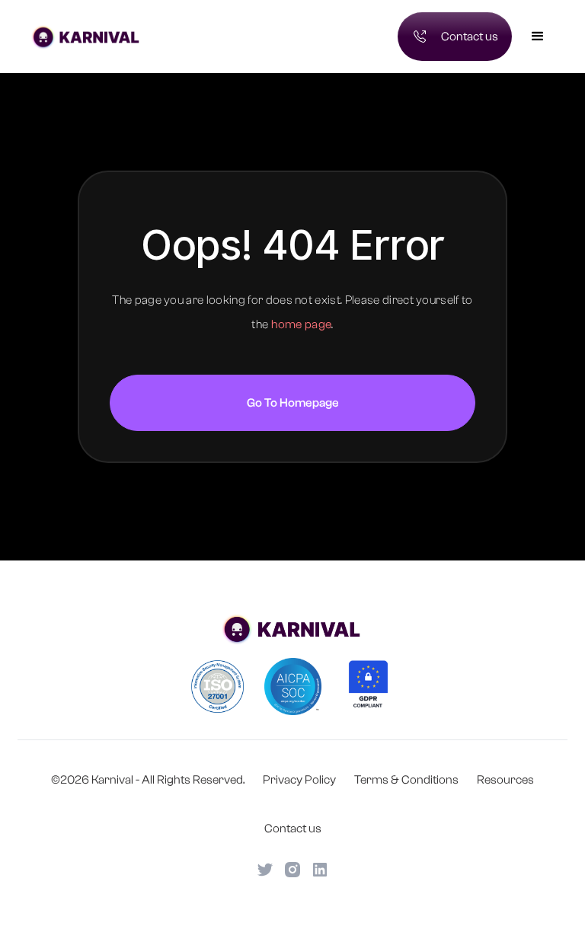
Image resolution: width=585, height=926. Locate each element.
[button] (537, 36)
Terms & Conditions (406, 780)
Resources (505, 780)
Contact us (292, 828)
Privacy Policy (299, 780)
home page (301, 324)
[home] (157, 36)
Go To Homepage (293, 403)
